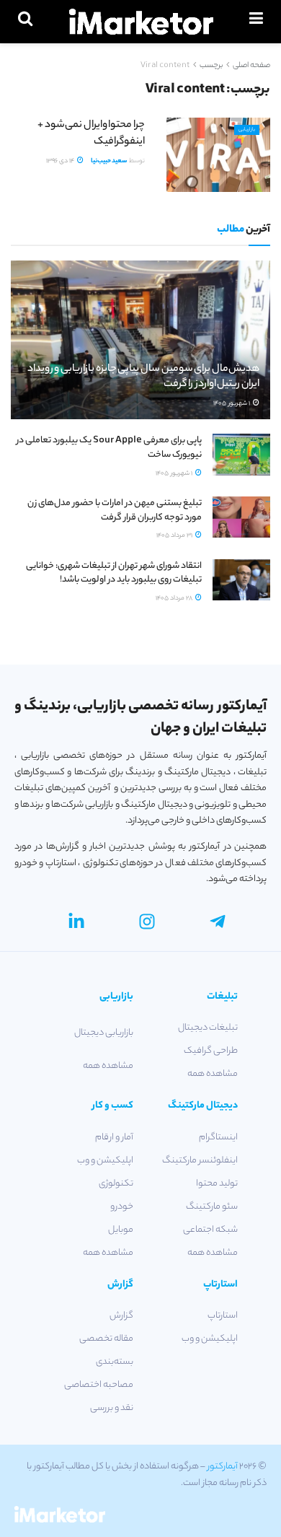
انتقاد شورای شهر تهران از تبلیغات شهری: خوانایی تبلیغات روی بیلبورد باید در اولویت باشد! (114, 573)
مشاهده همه (212, 1074)
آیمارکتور (223, 1466)
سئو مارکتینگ (212, 1206)
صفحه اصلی (251, 65)
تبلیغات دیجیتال (208, 1027)
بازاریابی (246, 130)
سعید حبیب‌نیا (109, 161)
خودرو (121, 1206)
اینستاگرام (218, 1137)
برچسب (211, 65)
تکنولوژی (116, 1183)
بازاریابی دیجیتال (103, 1033)
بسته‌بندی (114, 1362)
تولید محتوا (217, 1183)
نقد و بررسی (111, 1408)
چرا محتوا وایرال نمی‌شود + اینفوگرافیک (91, 133)
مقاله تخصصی (106, 1338)
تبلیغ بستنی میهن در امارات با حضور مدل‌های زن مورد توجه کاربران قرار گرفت (114, 510)
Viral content (164, 65)
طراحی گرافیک (211, 1051)
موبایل (120, 1230)
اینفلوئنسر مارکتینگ (200, 1160)
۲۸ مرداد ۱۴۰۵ (175, 598)
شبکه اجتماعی (210, 1230)
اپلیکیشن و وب (105, 1160)
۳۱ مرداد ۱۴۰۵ (175, 535)
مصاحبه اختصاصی (98, 1385)
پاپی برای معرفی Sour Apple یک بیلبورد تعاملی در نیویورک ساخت (109, 448)
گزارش (121, 1315)
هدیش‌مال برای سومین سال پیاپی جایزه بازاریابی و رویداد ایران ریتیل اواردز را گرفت (143, 377)
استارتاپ (223, 1315)
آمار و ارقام (114, 1137)
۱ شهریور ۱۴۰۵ (232, 403)
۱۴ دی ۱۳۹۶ (61, 161)
